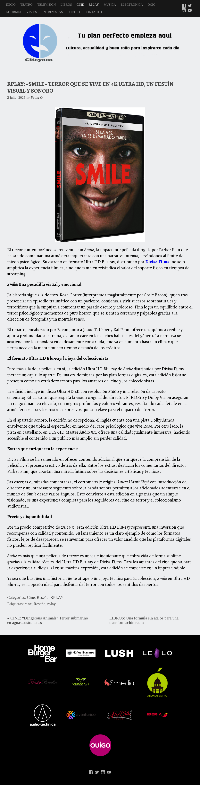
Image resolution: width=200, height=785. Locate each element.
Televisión (46, 4)
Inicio (11, 4)
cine (28, 604)
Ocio (151, 4)
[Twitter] (190, 6)
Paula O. (37, 97)
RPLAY (94, 4)
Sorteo (74, 12)
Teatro (26, 4)
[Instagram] (184, 10)
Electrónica (132, 4)
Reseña (42, 597)
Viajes (31, 12)
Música (110, 4)
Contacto (93, 12)
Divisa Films (157, 262)
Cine (80, 4)
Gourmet (14, 12)
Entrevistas (52, 12)
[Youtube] (190, 10)
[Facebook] (184, 6)
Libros (66, 4)
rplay (51, 604)
